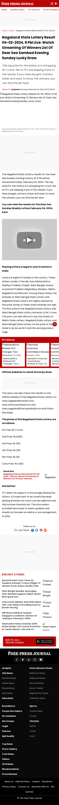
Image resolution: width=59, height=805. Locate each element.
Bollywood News (37, 673)
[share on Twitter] (22, 659)
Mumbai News (17, 10)
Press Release (9, 774)
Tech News (8, 754)
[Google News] (22, 530)
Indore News (8, 683)
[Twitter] (36, 530)
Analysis (6, 668)
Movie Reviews (37, 683)
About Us (9, 781)
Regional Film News (39, 693)
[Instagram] (41, 530)
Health (33, 726)
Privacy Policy (9, 786)
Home (4, 10)
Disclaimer (47, 781)
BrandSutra (8, 706)
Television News (37, 698)
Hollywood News (37, 678)
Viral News (7, 764)
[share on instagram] (35, 659)
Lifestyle (34, 721)
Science (6, 731)
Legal (5, 726)
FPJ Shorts (34, 10)
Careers (36, 781)
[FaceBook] (32, 530)
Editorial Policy (23, 781)
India (11, 30)
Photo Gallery (9, 749)
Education (7, 698)
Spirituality (8, 736)
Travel (33, 731)
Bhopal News (8, 688)
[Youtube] (45, 530)
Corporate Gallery (12, 711)
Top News (7, 744)
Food (32, 736)
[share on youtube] (41, 659)
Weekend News (10, 769)
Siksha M (6, 89)
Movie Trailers (36, 688)
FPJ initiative (9, 716)
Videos (5, 759)
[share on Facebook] (16, 659)
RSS (52, 786)
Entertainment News (41, 668)
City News (7, 673)
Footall (33, 716)
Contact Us (23, 786)
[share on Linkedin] (28, 659)
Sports (33, 706)
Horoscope (8, 721)
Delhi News (7, 693)
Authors (29, 791)
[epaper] (51, 3)
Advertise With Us (40, 786)
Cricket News (36, 711)
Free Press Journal (17, 3)
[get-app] (56, 3)
